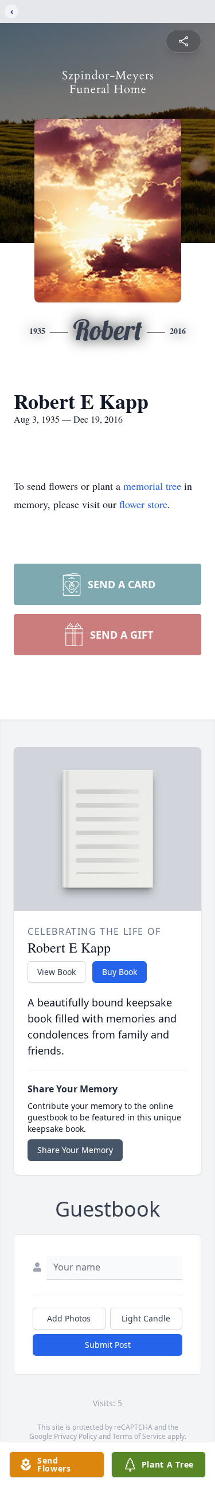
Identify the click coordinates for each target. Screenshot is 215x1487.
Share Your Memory (75, 1149)
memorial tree (152, 486)
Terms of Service (139, 1436)
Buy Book (119, 971)
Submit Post (108, 1344)
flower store (143, 504)
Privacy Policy (75, 1436)
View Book (56, 971)
